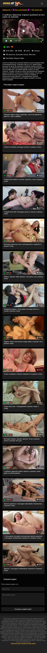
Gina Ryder (9, 58)
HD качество (10, 54)
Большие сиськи (22, 54)
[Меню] (42, 3)
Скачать (37, 51)
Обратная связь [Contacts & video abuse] (23, 643)
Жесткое (32, 54)
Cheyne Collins (19, 58)
